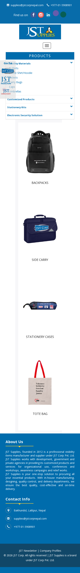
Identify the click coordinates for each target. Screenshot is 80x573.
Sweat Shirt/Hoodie (20, 73)
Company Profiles (50, 550)
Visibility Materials (19, 63)
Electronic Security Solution (24, 115)
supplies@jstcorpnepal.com (27, 5)
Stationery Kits (16, 107)
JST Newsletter (28, 550)
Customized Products (20, 99)
